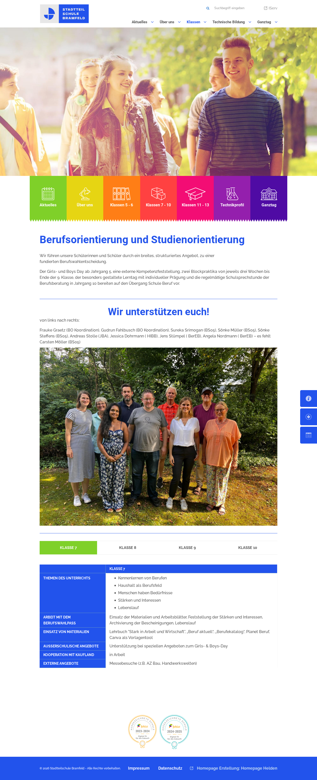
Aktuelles (48, 197)
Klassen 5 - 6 (121, 197)
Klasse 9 (187, 547)
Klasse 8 (127, 547)
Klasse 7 (68, 547)
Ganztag (268, 197)
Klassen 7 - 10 (158, 197)
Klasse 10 (247, 547)
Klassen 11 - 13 (195, 197)
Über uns (85, 197)
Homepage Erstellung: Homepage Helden (236, 768)
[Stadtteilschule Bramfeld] (64, 13)
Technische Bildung (232, 197)
